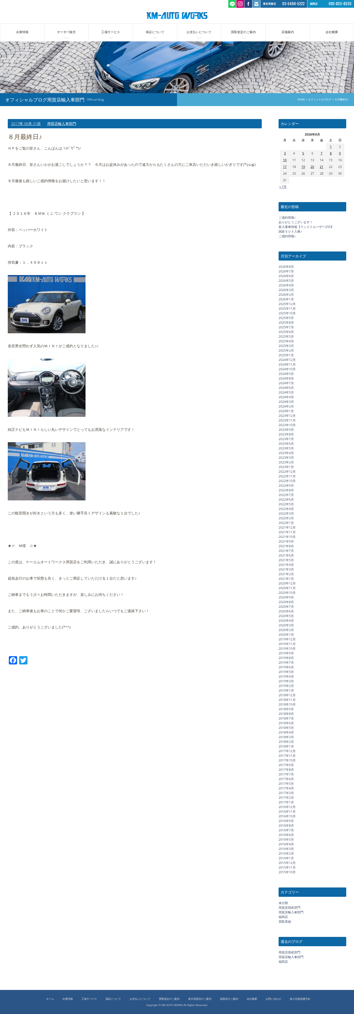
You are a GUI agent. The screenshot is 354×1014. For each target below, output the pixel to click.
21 (321, 167)
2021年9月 (286, 541)
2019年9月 (286, 653)
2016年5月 (286, 839)
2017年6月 (286, 779)
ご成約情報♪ (287, 217)
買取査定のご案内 (243, 32)
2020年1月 (286, 634)
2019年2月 (286, 686)
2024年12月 (287, 360)
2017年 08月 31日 (26, 123)
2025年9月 (286, 318)
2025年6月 (286, 332)
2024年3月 (286, 401)
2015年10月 (287, 872)
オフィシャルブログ (319, 99)
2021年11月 (287, 532)
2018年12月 (287, 695)
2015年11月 (287, 867)
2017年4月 (286, 788)
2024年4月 (286, 397)
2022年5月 (286, 504)
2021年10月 (287, 537)
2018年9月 (286, 709)
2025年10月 (287, 313)
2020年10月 (287, 592)
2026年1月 (286, 299)
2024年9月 (286, 374)
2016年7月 (286, 830)
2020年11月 (287, 588)
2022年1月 (286, 523)
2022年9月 (286, 485)
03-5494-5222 (293, 4)
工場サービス (110, 32)
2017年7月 (286, 774)
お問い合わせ (273, 999)
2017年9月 (286, 765)
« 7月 (283, 186)
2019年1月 (286, 690)
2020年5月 (286, 616)
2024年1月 (286, 411)
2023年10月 (287, 425)
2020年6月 (286, 611)
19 (303, 167)
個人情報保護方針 (300, 999)
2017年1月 (286, 802)
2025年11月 (287, 308)
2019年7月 (286, 662)
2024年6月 (286, 388)
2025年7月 (286, 327)
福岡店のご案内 (229, 999)
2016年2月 (286, 853)
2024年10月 (287, 369)
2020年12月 (287, 583)
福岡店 (283, 917)
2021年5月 (286, 560)
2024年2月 (286, 406)
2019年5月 (286, 672)
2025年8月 (286, 322)
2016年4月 (286, 844)
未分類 (283, 903)
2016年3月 (286, 849)
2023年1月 (286, 467)
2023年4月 (286, 453)
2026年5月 (286, 280)
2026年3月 (286, 290)
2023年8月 (286, 434)
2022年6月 (286, 499)
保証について (155, 32)
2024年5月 (286, 392)
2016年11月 (287, 811)
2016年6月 (286, 835)
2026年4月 (286, 285)
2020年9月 (286, 597)
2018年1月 (286, 746)
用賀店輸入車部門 (61, 123)
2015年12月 (287, 863)
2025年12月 (287, 304)
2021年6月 (286, 555)
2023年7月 (286, 439)
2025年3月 (286, 346)
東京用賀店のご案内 (199, 999)
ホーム (50, 999)
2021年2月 (286, 574)
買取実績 (285, 921)
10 (285, 160)
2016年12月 (287, 807)
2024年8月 (286, 378)
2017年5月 (286, 783)
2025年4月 (286, 341)
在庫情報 (22, 32)
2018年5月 (286, 728)
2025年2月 (286, 350)
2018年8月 (286, 714)
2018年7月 (286, 718)
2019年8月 (286, 658)
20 (312, 167)
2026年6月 (286, 276)
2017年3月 (286, 793)
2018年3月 (286, 737)
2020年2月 (286, 630)
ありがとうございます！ (296, 222)
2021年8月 (286, 546)
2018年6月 (286, 723)
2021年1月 (286, 578)
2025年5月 (286, 336)
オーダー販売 (66, 32)
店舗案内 (287, 32)
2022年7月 (286, 495)
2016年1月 (286, 858)
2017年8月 (286, 769)
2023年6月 (286, 443)
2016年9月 (286, 821)
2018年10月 (287, 704)
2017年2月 (286, 797)
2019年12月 (287, 639)
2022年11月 (287, 476)
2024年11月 (287, 364)
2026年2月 (286, 294)
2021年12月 (287, 527)
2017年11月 (287, 755)
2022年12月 (287, 471)
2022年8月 (286, 490)
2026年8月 (286, 266)
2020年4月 (286, 620)
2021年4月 (286, 564)
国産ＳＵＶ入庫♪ (290, 231)
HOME (301, 99)
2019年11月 (287, 644)
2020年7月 (286, 606)
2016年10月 (287, 816)
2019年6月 (286, 667)
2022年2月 (286, 518)
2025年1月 (286, 355)
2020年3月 (286, 625)
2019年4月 (286, 676)
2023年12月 (287, 415)
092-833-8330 (340, 4)
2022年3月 (286, 513)
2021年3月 (286, 569)
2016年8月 (286, 825)
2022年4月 (286, 509)
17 (285, 167)
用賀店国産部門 (289, 907)
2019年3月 (286, 681)
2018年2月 (286, 741)
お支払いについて (199, 32)
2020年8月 (286, 602)
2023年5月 (286, 448)
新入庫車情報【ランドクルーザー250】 (306, 227)
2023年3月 (286, 457)
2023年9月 (286, 429)
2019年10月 (287, 648)
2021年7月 (286, 551)
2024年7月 (286, 383)
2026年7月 (286, 271)
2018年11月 (287, 700)
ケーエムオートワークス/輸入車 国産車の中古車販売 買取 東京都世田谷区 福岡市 (177, 15)
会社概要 (331, 32)
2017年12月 (287, 751)
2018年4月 (286, 732)
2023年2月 (286, 462)
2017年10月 (287, 760)
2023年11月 (287, 420)
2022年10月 (287, 481)
